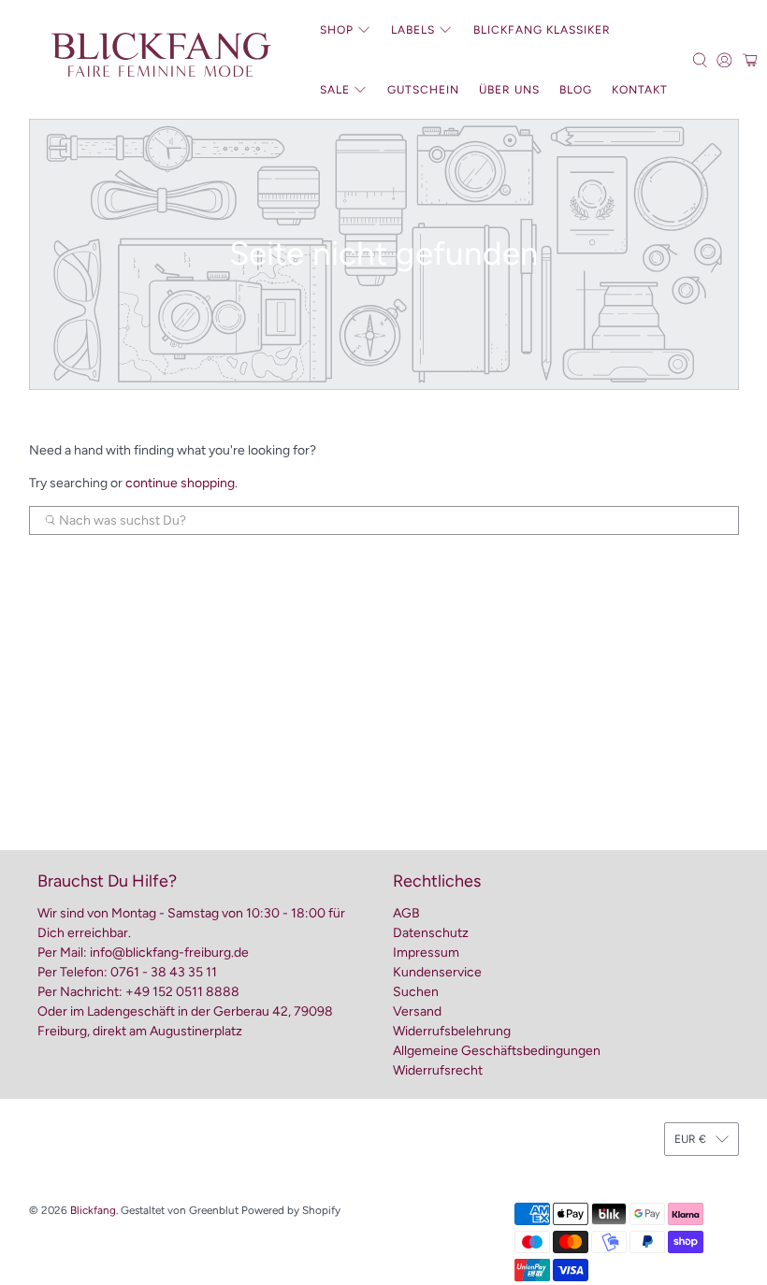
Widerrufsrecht (438, 1070)
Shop (337, 29)
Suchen (416, 992)
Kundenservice (437, 972)
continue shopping (180, 483)
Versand (417, 1011)
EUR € (690, 1139)
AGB (406, 913)
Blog (575, 89)
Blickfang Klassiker (542, 29)
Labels (413, 29)
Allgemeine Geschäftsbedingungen (497, 1051)
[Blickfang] (160, 60)
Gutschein (423, 89)
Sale (335, 89)
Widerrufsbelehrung (452, 1031)
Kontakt (640, 89)
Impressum (426, 952)
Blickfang (93, 1210)
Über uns (509, 89)
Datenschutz (431, 933)
